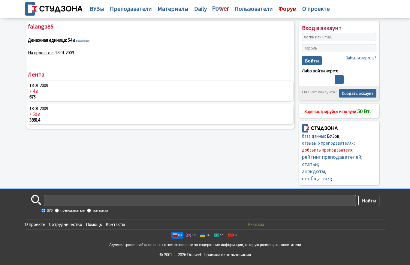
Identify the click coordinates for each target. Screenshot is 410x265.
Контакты (115, 224)
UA (208, 235)
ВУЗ (49, 210)
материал (100, 210)
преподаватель (72, 210)
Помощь (94, 224)
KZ (221, 235)
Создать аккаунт (357, 93)
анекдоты (313, 171)
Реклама (256, 224)
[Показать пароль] (370, 48)
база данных (314, 136)
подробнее (82, 41)
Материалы (173, 8)
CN (235, 235)
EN (194, 235)
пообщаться (316, 178)
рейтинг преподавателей (331, 156)
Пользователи (254, 8)
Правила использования (227, 254)
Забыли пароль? (360, 58)
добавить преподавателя (327, 150)
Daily (200, 8)
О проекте (35, 224)
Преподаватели (131, 8)
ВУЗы (97, 8)
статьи (310, 164)
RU (180, 235)
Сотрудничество (65, 224)
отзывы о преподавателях (328, 143)
